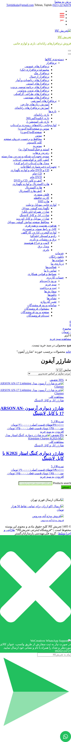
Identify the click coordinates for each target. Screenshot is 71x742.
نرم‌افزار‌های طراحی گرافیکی (31, 94)
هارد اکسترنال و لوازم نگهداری (31, 184)
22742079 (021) (61, 5)
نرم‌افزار (51, 62)
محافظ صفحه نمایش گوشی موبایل (28, 222)
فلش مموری (41, 194)
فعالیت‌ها (51, 267)
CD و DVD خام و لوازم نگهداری (30, 170)
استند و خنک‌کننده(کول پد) (34, 149)
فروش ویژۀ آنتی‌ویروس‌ (52, 520)
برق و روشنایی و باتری (42, 239)
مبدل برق (43, 246)
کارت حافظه (41, 197)
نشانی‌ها (51, 298)
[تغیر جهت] (69, 50)
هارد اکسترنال (33, 187)
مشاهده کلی (56, 396)
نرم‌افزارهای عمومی (37, 66)
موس (38, 135)
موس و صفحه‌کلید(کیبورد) (33, 128)
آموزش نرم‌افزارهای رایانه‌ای (32, 107)
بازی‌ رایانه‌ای (41, 114)
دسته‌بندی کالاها (54, 59)
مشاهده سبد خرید (60, 338)
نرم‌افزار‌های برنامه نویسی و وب (30, 87)
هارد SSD (43, 201)
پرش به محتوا (63, 1)
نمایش (67, 369)
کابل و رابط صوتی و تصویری (39, 229)
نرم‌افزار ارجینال (39, 76)
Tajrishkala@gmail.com (20, 5)
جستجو (66, 487)
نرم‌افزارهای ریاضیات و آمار (32, 80)
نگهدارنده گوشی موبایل (35, 208)
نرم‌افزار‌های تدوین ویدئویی (33, 90)
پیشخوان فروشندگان (36, 308)
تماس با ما (50, 270)
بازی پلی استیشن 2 (37, 121)
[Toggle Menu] (69, 53)
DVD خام (36, 177)
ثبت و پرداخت (48, 287)
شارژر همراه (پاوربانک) (35, 211)
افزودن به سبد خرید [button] (52, 431)
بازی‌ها (52, 111)
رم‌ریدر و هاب (41, 152)
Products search (61, 483)
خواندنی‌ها (58, 260)
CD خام (37, 173)
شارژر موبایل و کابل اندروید (32, 218)
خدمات (59, 253)
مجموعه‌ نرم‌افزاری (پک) (34, 69)
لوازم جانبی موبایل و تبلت (41, 204)
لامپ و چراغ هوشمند (36, 242)
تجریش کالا (64, 37)
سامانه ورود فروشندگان (41, 305)
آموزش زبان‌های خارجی (34, 104)
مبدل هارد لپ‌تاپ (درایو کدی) (31, 163)
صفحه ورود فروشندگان (35, 312)
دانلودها (52, 294)
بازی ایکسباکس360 (37, 118)
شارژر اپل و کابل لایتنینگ (34, 215)
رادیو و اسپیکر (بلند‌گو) (43, 235)
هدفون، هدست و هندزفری (40, 225)
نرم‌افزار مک (41, 73)
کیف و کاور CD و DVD (28, 180)
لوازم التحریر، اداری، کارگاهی (38, 232)
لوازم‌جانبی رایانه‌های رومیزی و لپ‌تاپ (33, 125)
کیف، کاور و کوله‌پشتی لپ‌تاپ (31, 159)
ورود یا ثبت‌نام (48, 281)
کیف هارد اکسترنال (30, 190)
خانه (68, 351)
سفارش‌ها (50, 291)
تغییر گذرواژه (48, 301)
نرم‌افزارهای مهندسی (36, 97)
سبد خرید (50, 284)
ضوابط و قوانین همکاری (42, 274)
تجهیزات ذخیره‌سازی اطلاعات (38, 166)
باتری (46, 249)
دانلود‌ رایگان (56, 256)
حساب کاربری (55, 277)
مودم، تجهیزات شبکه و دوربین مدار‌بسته (25, 156)
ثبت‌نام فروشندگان (38, 315)
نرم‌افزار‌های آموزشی (43, 100)
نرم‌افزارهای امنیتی (37, 83)
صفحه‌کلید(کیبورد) (31, 132)
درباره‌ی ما (57, 263)
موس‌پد (37, 145)
